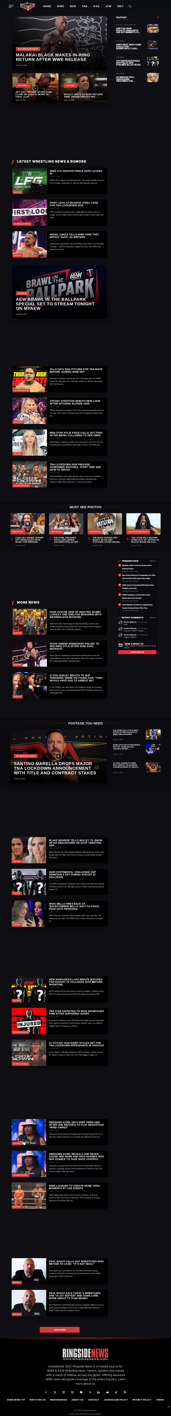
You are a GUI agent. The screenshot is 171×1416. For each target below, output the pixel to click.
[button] (130, 6)
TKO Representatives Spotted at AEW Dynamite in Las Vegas (128, 63)
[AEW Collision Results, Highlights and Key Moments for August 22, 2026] (153, 28)
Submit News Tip (137, 652)
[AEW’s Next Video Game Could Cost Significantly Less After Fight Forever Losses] (153, 45)
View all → (153, 561)
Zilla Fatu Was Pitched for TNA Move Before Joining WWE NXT (76, 370)
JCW (108, 6)
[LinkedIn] (98, 1392)
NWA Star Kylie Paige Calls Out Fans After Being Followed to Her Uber (76, 434)
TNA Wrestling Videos (26, 756)
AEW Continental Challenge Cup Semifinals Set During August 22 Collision (72, 875)
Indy (120, 6)
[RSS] (125, 1392)
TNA (85, 6)
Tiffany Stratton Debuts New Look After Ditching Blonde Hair (75, 402)
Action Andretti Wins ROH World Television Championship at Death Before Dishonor (125, 765)
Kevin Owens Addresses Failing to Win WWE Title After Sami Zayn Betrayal (74, 646)
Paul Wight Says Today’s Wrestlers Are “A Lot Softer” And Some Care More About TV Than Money (75, 1296)
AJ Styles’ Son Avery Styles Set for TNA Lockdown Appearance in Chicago (76, 1044)
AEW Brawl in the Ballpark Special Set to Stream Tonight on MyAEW (55, 304)
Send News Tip (16, 1400)
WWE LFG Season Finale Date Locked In (76, 172)
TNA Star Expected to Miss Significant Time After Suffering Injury (76, 1012)
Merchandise (58, 1400)
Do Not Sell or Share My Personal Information (85, 1414)
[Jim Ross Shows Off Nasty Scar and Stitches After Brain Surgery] (105, 523)
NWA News (17, 454)
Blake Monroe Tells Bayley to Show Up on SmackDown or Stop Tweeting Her (75, 843)
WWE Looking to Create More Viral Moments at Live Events (74, 1187)
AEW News (22, 293)
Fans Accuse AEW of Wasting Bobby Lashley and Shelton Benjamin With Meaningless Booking (75, 614)
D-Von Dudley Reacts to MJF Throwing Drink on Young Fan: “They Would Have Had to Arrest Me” (76, 678)
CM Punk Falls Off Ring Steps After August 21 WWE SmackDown (125, 732)
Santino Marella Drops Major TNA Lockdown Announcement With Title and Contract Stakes (55, 768)
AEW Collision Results (126, 24)
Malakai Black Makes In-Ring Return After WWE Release (53, 57)
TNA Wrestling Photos (22, 224)
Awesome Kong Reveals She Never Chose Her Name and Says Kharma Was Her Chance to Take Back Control (76, 1157)
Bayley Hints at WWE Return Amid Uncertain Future (83, 95)
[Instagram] (63, 1392)
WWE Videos (23, 85)
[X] (55, 1392)
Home (47, 6)
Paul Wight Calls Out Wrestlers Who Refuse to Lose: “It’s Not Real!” (76, 1262)
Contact (93, 1400)
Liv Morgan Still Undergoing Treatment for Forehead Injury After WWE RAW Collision (125, 79)
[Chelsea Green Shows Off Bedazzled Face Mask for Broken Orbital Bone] (27, 523)
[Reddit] (107, 1392)
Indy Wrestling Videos (28, 49)
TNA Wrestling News (21, 390)
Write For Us (37, 1400)
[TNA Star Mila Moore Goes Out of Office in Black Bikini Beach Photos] (143, 523)
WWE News (71, 85)
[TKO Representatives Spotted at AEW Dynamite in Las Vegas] (153, 61)
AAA (96, 6)
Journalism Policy (116, 1400)
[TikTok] (116, 1392)
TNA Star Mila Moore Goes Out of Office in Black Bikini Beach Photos (145, 540)
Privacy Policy (141, 1400)
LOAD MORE (60, 1330)
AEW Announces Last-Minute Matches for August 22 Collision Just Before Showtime (76, 982)
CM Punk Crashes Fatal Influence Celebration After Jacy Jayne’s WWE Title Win (68, 540)
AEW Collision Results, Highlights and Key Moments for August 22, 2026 (128, 30)
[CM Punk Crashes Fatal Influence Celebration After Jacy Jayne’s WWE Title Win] (66, 523)
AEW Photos (95, 531)
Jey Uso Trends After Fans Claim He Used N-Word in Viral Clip (33, 94)
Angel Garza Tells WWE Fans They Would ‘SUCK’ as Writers (74, 235)
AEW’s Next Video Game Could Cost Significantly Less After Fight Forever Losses (128, 47)
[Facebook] (46, 1392)
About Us (77, 1400)
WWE (60, 6)
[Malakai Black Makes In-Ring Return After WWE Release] (59, 43)
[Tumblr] (90, 1392)
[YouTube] (81, 1392)
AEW (73, 6)
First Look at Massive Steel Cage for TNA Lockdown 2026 (74, 204)
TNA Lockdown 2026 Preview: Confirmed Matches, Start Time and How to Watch (75, 467)
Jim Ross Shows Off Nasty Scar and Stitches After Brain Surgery (106, 540)
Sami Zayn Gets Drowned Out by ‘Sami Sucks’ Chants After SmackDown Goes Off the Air (126, 747)
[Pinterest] (72, 1392)
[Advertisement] (60, 340)
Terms (160, 1400)
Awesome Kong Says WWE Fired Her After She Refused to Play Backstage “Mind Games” (76, 1125)
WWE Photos (18, 422)
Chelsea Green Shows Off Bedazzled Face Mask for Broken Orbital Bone (29, 540)
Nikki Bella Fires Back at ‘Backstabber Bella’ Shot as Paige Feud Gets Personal (74, 906)
